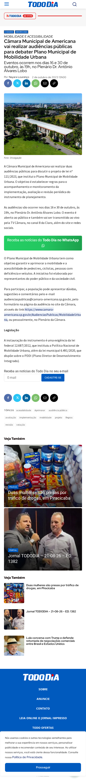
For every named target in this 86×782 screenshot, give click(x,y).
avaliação (10, 417)
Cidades (9, 32)
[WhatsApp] (36, 83)
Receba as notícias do (43, 240)
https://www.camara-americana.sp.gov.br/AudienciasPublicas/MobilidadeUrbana (42, 314)
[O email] (45, 83)
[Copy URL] (54, 83)
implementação (27, 417)
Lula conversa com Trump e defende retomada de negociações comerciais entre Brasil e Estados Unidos (50, 641)
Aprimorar (40, 410)
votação (20, 424)
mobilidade (45, 417)
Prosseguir (43, 767)
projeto (58, 417)
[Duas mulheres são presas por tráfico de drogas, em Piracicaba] (43, 476)
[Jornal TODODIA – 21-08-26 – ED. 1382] (43, 539)
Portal (13, 550)
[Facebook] (8, 83)
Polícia (13, 487)
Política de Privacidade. (27, 757)
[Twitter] (17, 83)
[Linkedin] (26, 83)
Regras (69, 417)
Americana (21, 32)
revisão (9, 424)
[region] (43, 756)
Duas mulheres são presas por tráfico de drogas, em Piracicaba (52, 586)
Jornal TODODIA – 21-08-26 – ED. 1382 (51, 611)
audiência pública (58, 410)
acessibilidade (23, 410)
